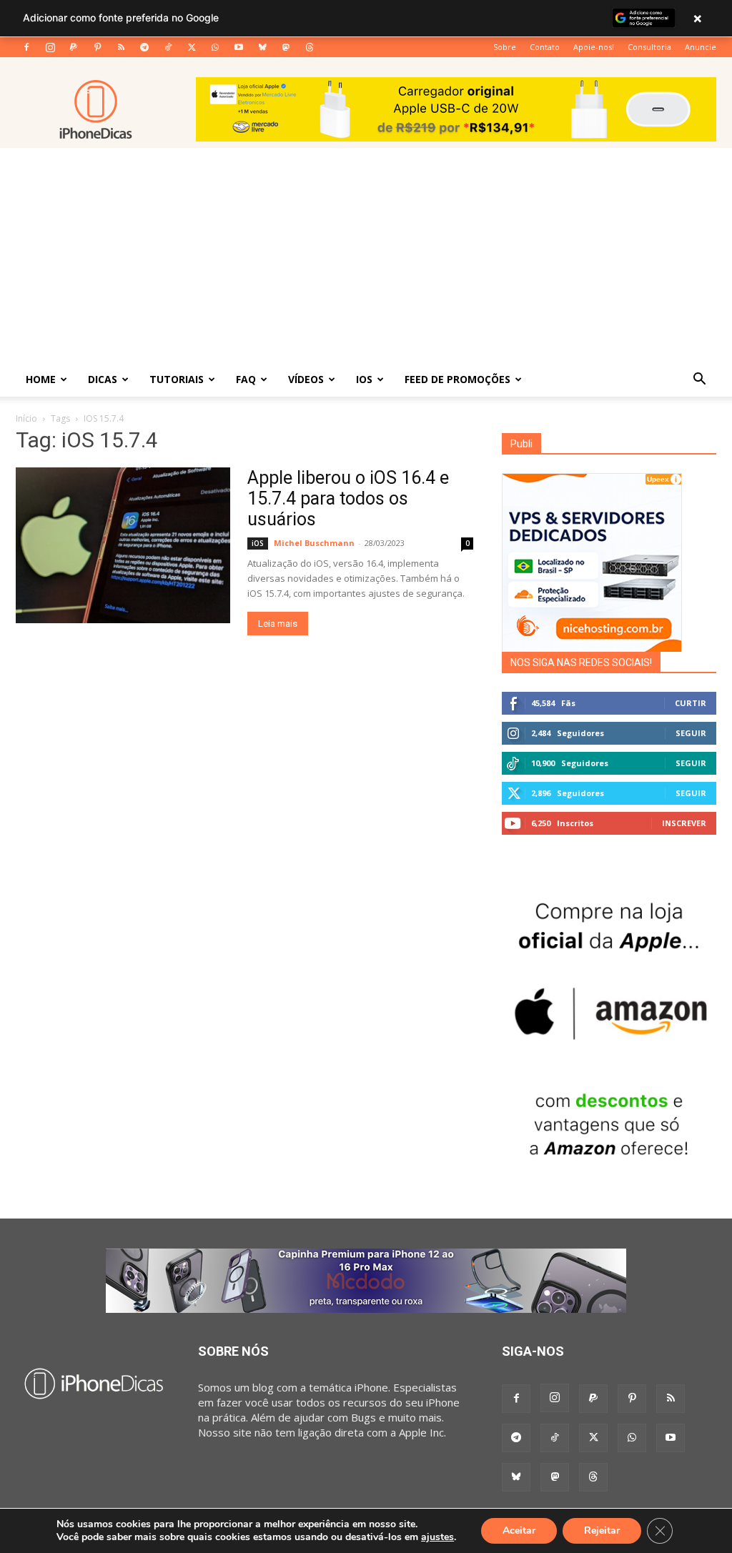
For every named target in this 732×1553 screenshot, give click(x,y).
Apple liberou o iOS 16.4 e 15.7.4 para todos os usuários (348, 498)
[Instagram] (50, 47)
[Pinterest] (97, 47)
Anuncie (700, 46)
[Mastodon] (286, 47)
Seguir (691, 733)
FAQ (246, 379)
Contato (545, 46)
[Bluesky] (262, 47)
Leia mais (277, 623)
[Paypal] (73, 47)
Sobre (504, 46)
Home (41, 379)
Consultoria (649, 46)
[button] (699, 380)
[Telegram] (144, 47)
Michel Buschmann (314, 542)
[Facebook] (26, 47)
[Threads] (309, 47)
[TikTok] (168, 47)
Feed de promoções (457, 379)
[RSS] (121, 47)
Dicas (102, 379)
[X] (191, 47)
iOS (364, 379)
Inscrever (684, 823)
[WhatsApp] (215, 47)
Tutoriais (176, 379)
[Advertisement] (366, 255)
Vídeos (306, 379)
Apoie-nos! (593, 46)
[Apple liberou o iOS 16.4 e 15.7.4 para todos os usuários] (123, 545)
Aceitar (519, 1530)
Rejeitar (602, 1530)
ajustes (437, 1537)
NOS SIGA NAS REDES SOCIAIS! (581, 662)
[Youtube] (238, 47)
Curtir (690, 703)
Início (26, 418)
